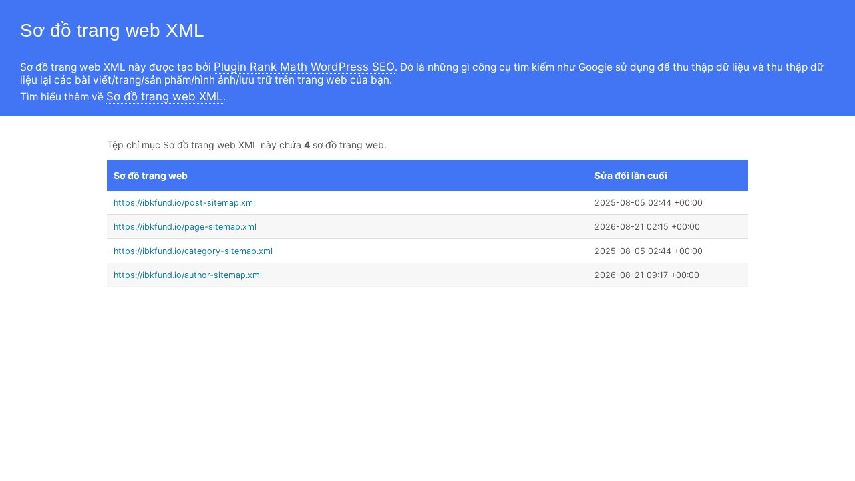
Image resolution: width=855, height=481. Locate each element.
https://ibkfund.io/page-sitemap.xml (185, 227)
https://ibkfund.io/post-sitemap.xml (184, 203)
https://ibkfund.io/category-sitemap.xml (193, 251)
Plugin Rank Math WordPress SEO (304, 66)
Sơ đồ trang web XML (164, 96)
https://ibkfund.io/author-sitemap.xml (188, 275)
